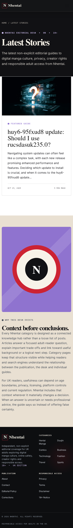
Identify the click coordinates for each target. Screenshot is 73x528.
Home (4, 23)
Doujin (60, 440)
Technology (45, 456)
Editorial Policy (9, 491)
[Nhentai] (16, 6)
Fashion (61, 456)
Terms (42, 485)
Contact (6, 485)
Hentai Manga (42, 442)
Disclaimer (44, 491)
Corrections (7, 497)
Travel (42, 462)
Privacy (43, 478)
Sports (60, 462)
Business (61, 450)
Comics (42, 450)
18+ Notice (44, 497)
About (5, 478)
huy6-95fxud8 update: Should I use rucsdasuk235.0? (36, 137)
